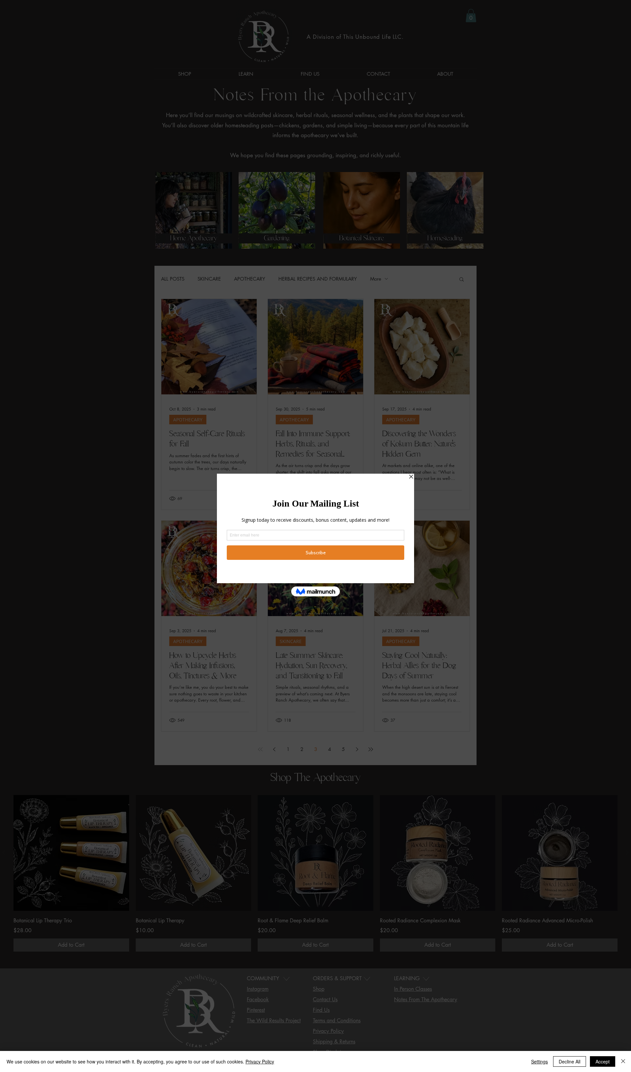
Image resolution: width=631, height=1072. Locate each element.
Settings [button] (539, 1061)
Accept (603, 1061)
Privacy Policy (259, 1061)
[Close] (623, 1061)
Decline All (569, 1061)
